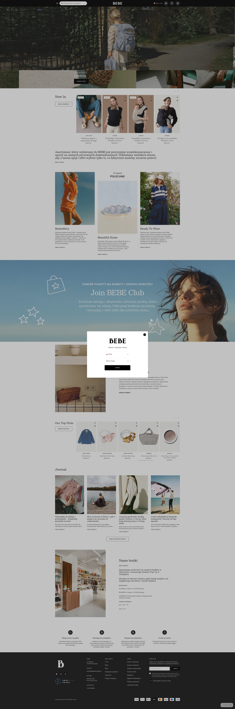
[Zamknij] (144, 334)
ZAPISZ (117, 367)
